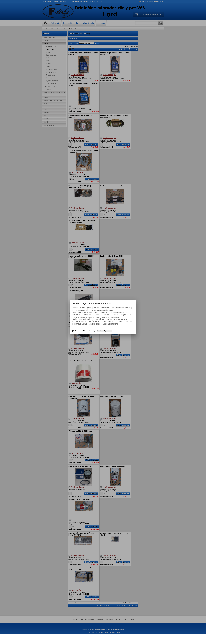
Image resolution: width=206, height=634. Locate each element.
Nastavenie (76, 331)
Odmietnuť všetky (88, 331)
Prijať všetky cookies (104, 331)
